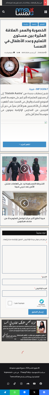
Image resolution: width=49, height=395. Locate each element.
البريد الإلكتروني (40, 288)
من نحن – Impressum (11, 372)
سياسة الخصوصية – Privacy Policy (33, 372)
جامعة (34, 24)
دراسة (26, 24)
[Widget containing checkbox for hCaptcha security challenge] (26, 303)
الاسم (44, 277)
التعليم (42, 24)
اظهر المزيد (25, 144)
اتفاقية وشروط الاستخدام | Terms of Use (24, 377)
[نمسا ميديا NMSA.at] (24, 11)
